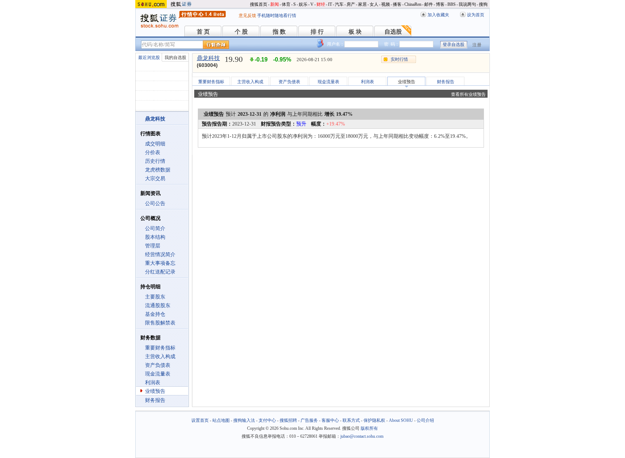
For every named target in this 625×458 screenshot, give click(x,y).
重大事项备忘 (160, 263)
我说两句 (467, 4)
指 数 (279, 32)
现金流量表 (157, 374)
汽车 (339, 4)
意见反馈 (247, 15)
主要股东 (155, 297)
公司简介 (155, 228)
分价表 (152, 152)
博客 (440, 4)
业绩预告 (155, 391)
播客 (397, 4)
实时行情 (399, 59)
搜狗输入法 (244, 420)
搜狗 (483, 4)
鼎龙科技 (208, 58)
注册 (477, 44)
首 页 (203, 32)
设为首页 (475, 14)
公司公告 (155, 203)
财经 (320, 4)
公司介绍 (425, 420)
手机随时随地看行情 (276, 15)
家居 (362, 4)
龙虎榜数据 (157, 170)
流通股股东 (157, 305)
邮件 (428, 4)
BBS (451, 4)
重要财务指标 (160, 348)
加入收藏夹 (438, 14)
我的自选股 (175, 57)
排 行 (317, 32)
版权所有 (369, 428)
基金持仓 (155, 314)
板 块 (355, 32)
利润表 (152, 382)
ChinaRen (412, 4)
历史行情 (155, 161)
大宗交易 (155, 178)
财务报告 (155, 400)
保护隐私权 (374, 420)
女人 (374, 4)
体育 (286, 4)
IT (330, 4)
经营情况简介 (160, 254)
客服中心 (330, 420)
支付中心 (267, 420)
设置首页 (200, 420)
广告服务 (309, 420)
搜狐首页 (258, 4)
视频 (385, 4)
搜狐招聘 (288, 420)
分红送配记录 (160, 272)
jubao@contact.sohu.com (361, 436)
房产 (350, 4)
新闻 (274, 4)
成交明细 (155, 144)
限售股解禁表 (160, 323)
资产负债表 (157, 365)
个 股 (241, 32)
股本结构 (155, 237)
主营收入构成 (160, 356)
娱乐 (303, 4)
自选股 (393, 32)
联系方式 (351, 420)
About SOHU (401, 420)
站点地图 (221, 420)
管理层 (152, 246)
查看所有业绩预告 (468, 94)
